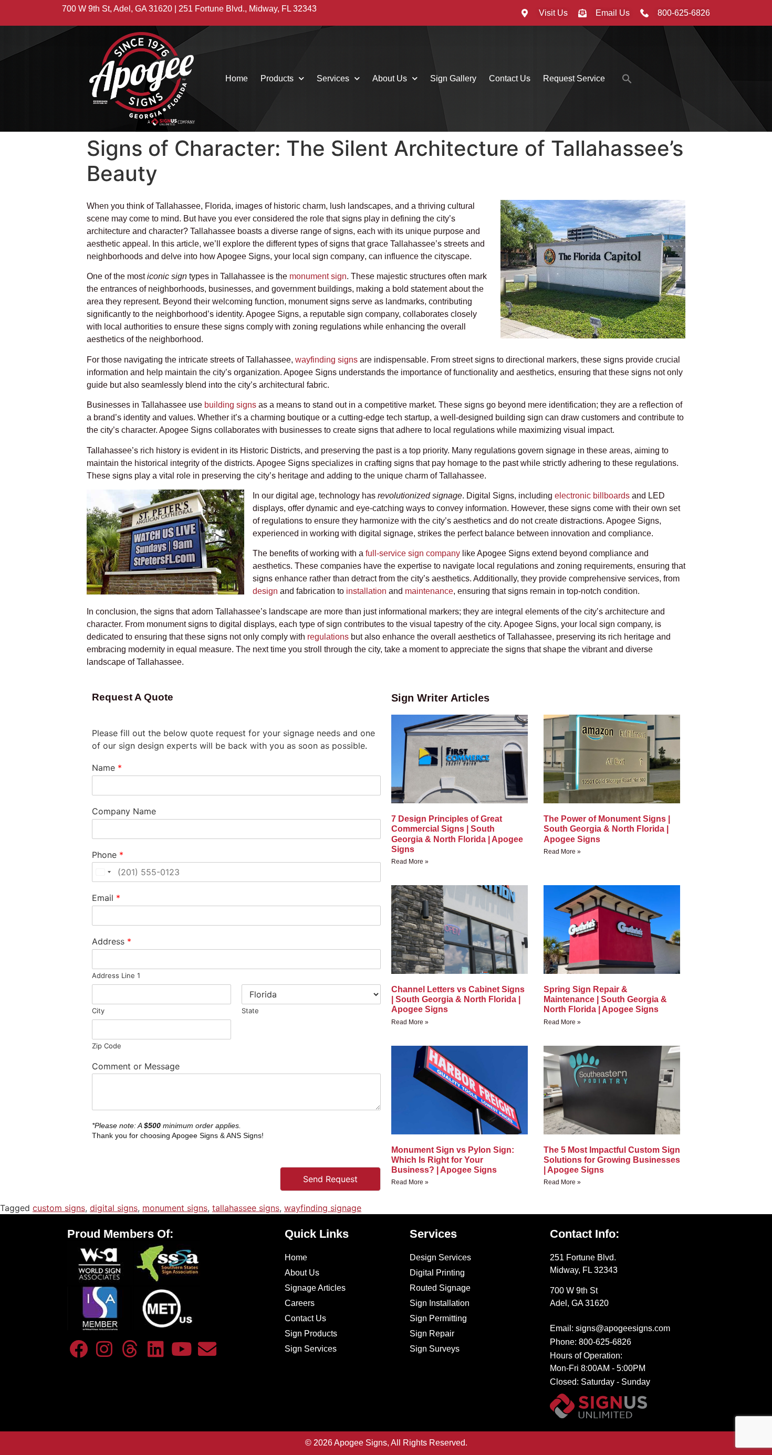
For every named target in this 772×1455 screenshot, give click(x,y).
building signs (230, 404)
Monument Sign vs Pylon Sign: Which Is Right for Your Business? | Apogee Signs (452, 1159)
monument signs (174, 1208)
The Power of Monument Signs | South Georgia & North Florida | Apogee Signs (607, 828)
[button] (627, 79)
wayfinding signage (322, 1208)
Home (236, 78)
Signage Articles (315, 1287)
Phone (107, 854)
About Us (389, 78)
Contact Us (509, 78)
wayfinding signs (326, 359)
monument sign (318, 276)
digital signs (114, 1208)
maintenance (429, 591)
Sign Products (311, 1333)
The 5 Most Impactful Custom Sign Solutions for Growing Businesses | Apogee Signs (612, 1159)
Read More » (410, 861)
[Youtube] (181, 1348)
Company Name (124, 811)
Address (111, 941)
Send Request (330, 1179)
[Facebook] (78, 1348)
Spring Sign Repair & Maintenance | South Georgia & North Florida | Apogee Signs (605, 999)
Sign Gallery (453, 78)
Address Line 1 (116, 975)
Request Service (574, 78)
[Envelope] (207, 1348)
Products (277, 78)
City (98, 1010)
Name (107, 767)
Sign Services (311, 1348)
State (250, 1010)
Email (106, 898)
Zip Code (106, 1046)
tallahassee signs (245, 1208)
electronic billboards (592, 495)
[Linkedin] (155, 1348)
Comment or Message (136, 1066)
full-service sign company (413, 553)
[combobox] (103, 872)
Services (333, 78)
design (265, 591)
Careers (300, 1303)
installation (366, 591)
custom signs (59, 1208)
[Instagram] (104, 1348)
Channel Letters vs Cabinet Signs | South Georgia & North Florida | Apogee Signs (458, 999)
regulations (328, 636)
